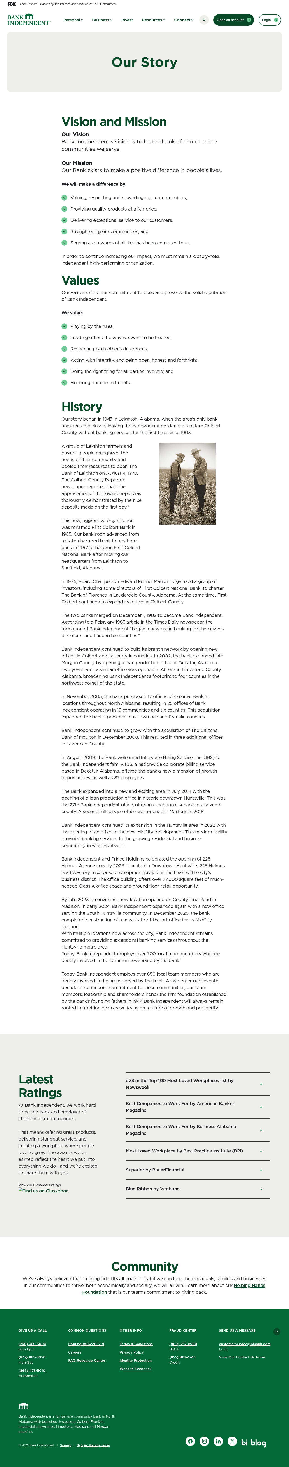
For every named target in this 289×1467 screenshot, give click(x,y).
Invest (127, 20)
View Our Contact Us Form (242, 1357)
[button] (198, 1084)
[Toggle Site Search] (204, 20)
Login (266, 20)
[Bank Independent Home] (24, 1406)
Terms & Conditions (136, 1344)
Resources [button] (152, 20)
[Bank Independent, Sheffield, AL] (29, 20)
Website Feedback (136, 1368)
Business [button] (100, 20)
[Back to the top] (276, 1331)
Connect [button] (182, 20)
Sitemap (65, 1445)
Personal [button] (71, 20)
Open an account (230, 20)
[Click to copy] (107, 1343)
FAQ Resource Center (86, 1360)
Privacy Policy (132, 1352)
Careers (74, 1352)
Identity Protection (136, 1360)
